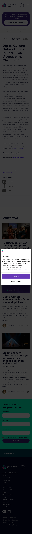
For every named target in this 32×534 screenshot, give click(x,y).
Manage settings (16, 281)
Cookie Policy (22, 269)
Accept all (16, 276)
